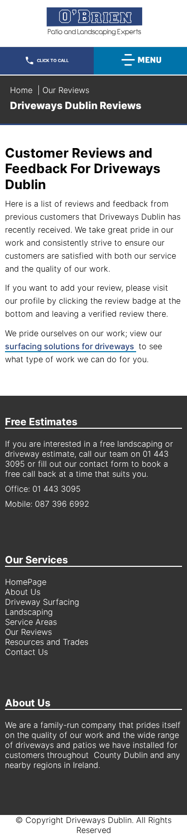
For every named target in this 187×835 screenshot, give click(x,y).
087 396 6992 (62, 504)
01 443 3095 (56, 489)
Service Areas (31, 622)
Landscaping (29, 612)
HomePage (25, 582)
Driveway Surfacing (42, 602)
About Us (22, 592)
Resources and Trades (46, 642)
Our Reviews (28, 632)
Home (21, 90)
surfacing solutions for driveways (70, 346)
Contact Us (26, 652)
